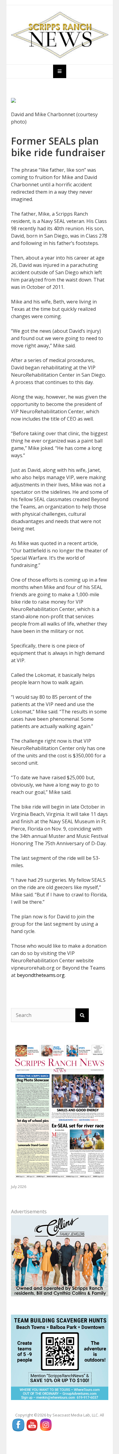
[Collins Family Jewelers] (59, 1255)
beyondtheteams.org (41, 975)
